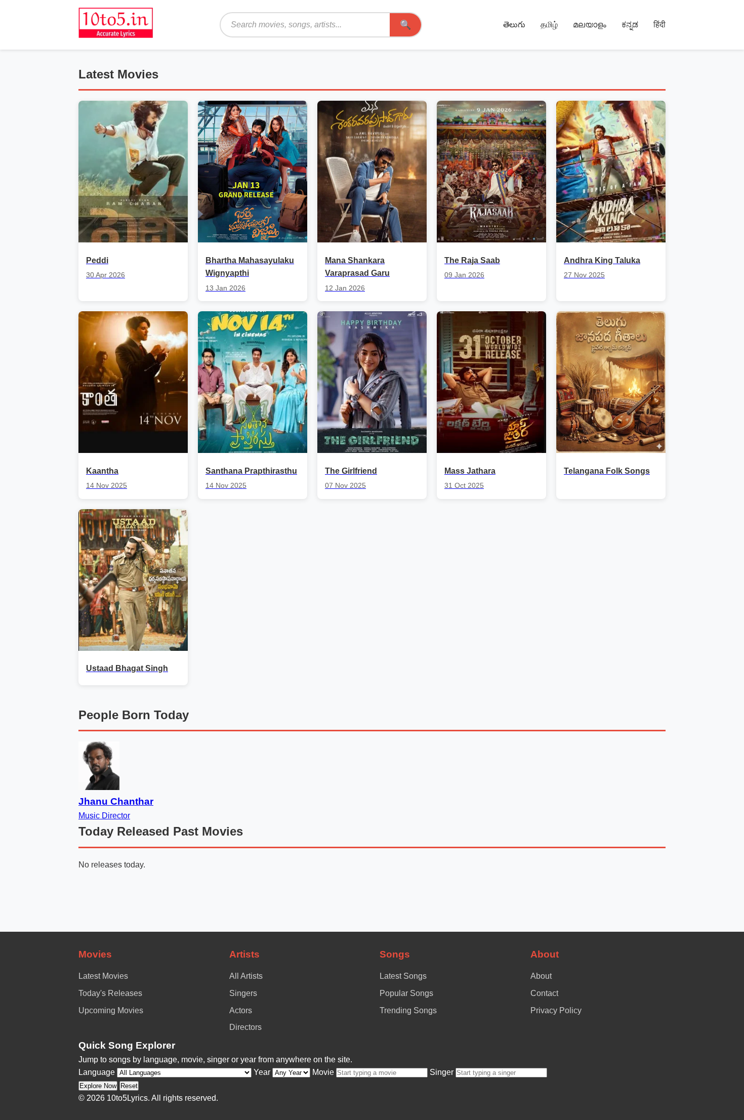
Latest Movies (103, 976)
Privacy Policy (556, 1010)
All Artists (246, 976)
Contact (544, 993)
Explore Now (97, 1086)
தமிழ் (549, 24)
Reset (129, 1086)
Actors (240, 1010)
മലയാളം (589, 24)
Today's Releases (110, 993)
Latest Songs (403, 976)
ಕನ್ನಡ (630, 24)
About (541, 976)
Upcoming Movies (110, 1010)
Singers (243, 993)
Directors (245, 1027)
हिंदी (659, 24)
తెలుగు (514, 24)
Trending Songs (408, 1010)
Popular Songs (406, 993)
